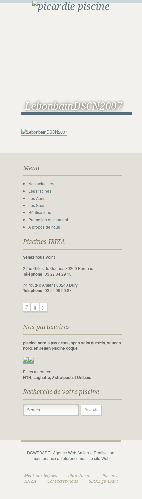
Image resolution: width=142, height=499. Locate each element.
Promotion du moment (48, 219)
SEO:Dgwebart (103, 481)
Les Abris (36, 198)
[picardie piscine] (71, 6)
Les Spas (36, 205)
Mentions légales (40, 475)
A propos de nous (44, 227)
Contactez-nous (62, 481)
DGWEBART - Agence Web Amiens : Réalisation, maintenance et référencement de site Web (71, 455)
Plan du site (79, 475)
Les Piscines (39, 191)
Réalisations (39, 212)
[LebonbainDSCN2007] (44, 132)
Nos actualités (41, 183)
